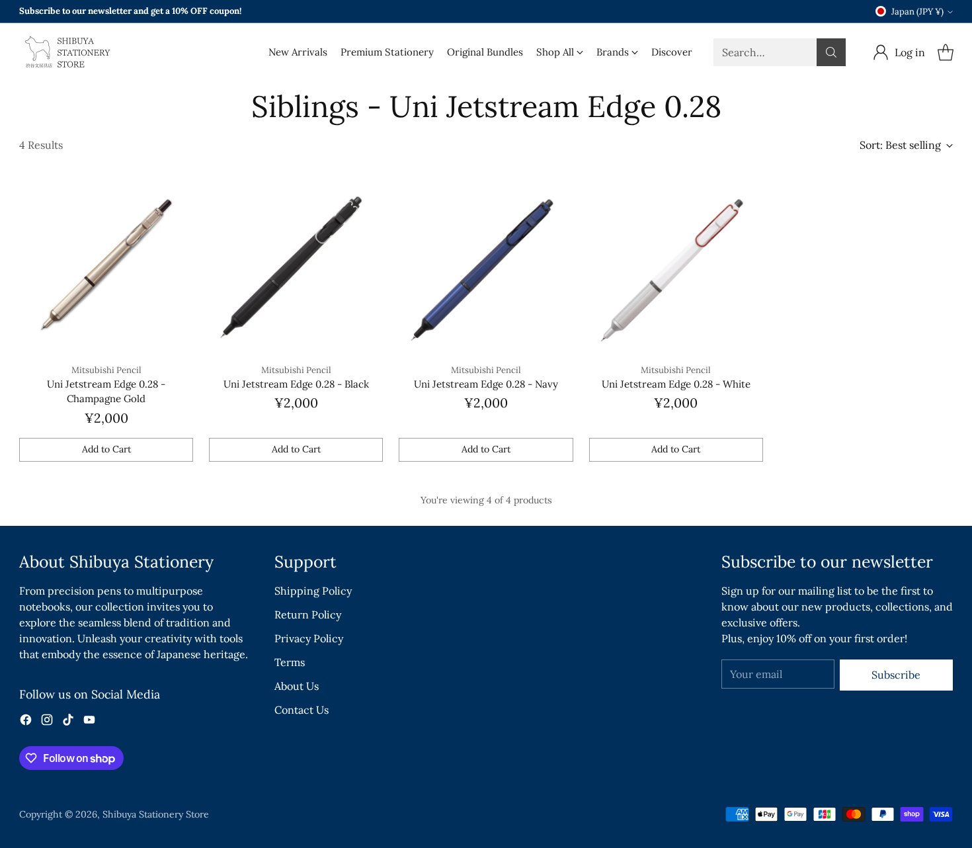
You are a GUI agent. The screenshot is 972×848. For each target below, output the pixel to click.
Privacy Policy (308, 638)
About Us (296, 686)
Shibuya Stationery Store (155, 814)
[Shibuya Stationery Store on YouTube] (89, 722)
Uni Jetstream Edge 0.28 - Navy (486, 384)
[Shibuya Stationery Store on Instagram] (47, 722)
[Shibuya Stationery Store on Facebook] (26, 722)
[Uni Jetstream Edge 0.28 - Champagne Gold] (106, 266)
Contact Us (301, 709)
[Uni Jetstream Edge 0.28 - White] (676, 266)
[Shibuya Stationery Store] (65, 52)
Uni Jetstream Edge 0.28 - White (676, 384)
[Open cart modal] (945, 52)
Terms (289, 662)
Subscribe (895, 674)
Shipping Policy (313, 590)
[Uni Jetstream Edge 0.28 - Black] (296, 266)
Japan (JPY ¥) (917, 11)
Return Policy (307, 614)
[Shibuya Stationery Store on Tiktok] (68, 722)
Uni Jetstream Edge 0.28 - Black (296, 384)
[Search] (831, 52)
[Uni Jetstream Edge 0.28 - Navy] (486, 266)
